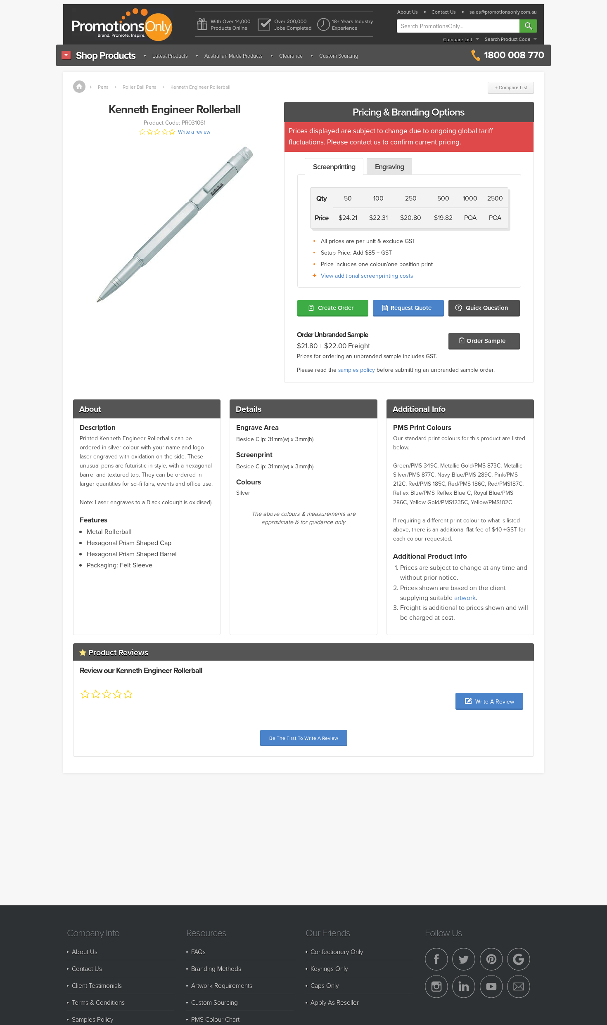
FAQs (198, 951)
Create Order (335, 307)
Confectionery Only (337, 951)
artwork (465, 597)
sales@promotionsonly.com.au (503, 11)
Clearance (291, 55)
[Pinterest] (491, 959)
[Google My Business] (518, 959)
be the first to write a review (303, 738)
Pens (103, 86)
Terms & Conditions (98, 1002)
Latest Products (170, 55)
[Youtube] (491, 986)
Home (79, 86)
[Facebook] (436, 959)
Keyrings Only (329, 968)
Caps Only (325, 985)
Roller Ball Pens (139, 86)
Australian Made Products (233, 55)
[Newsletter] (518, 986)
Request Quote (411, 307)
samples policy (356, 369)
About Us (407, 11)
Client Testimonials (97, 985)
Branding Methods (216, 968)
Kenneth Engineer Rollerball (200, 86)
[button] (489, 701)
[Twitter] (463, 959)
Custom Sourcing (338, 55)
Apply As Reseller (335, 1002)
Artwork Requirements (221, 985)
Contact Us (444, 11)
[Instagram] (436, 986)
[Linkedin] (463, 986)
